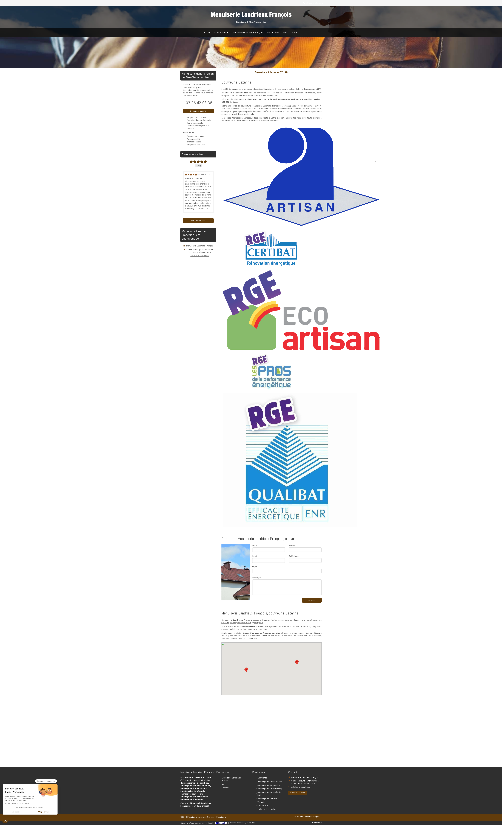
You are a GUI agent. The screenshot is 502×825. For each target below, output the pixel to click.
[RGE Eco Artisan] (301, 310)
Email (254, 556)
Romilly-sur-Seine (300, 626)
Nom (254, 545)
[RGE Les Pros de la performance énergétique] (271, 371)
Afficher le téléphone (314, 3)
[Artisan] (301, 176)
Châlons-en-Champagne (242, 629)
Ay (310, 626)
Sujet (254, 566)
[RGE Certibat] (271, 248)
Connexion (317, 822)
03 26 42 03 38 (199, 102)
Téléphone (294, 556)
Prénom (292, 545)
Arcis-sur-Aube (262, 629)
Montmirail (286, 626)
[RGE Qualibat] (290, 460)
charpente (258, 622)
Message (256, 577)
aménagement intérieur (240, 622)
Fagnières (317, 626)
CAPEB (252, 823)
